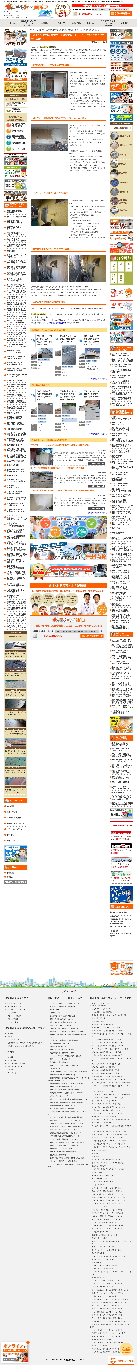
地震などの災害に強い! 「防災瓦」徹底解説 (121, 582)
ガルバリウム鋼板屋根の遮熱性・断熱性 (121, 376)
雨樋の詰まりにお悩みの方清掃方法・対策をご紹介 (122, 766)
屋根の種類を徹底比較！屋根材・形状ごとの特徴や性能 (111, 1083)
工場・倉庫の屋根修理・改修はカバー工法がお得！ (122, 755)
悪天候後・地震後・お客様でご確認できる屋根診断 (109, 1015)
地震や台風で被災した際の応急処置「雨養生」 (16, 369)
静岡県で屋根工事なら (15, 823)
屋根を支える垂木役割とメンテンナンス (15, 561)
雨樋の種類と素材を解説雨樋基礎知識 (16, 608)
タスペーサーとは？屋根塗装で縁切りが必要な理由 (109, 1131)
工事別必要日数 (118, 533)
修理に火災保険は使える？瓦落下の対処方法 (122, 560)
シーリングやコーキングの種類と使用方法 (16, 357)
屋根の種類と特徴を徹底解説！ (14, 211)
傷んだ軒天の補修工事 (99, 1238)
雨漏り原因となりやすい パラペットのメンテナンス (67, 1120)
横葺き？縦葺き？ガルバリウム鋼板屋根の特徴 (122, 393)
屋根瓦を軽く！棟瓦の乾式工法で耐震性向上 (120, 571)
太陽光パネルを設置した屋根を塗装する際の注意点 (67, 1158)
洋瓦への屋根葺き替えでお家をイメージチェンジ (16, 510)
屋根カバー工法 (125, 145)
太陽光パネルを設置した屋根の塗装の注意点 (121, 495)
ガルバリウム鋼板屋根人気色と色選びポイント (121, 382)
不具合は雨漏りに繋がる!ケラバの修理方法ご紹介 (16, 262)
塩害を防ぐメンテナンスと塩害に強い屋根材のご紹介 (110, 1299)
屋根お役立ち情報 (119, 544)
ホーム (12, 23)
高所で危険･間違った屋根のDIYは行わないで (107, 1219)
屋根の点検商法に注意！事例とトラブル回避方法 (121, 684)
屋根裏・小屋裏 (13, 413)
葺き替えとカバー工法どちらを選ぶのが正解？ (121, 451)
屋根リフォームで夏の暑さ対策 (60, 1059)
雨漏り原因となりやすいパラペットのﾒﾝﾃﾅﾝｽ (16, 297)
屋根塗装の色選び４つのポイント (119, 593)
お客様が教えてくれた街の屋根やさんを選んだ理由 (24, 1043)
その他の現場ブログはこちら (97, 513)
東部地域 (10, 873)
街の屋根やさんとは (14, 1003)
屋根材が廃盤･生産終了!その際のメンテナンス (16, 504)
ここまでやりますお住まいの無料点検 (108, 23)
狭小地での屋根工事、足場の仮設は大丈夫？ (107, 1043)
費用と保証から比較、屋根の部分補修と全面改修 (122, 440)
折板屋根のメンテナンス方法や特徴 (104, 1101)
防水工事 (123, 173)
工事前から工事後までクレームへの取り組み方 (121, 657)
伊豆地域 (10, 877)
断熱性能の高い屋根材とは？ (13, 597)
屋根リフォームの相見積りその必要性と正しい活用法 (122, 646)
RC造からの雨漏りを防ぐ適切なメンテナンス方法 (17, 573)
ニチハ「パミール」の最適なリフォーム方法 (107, 1031)
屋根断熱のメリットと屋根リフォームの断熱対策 (16, 603)
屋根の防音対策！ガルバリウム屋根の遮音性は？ (122, 404)
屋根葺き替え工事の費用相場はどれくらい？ (121, 434)
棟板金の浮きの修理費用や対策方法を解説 (16, 245)
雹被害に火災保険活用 (99, 1346)
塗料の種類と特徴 (120, 825)
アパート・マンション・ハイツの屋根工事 (64, 1065)
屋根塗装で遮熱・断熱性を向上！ (103, 1181)
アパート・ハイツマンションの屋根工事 (120, 788)
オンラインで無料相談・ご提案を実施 (62, 1006)
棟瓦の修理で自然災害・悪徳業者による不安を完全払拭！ (111, 1147)
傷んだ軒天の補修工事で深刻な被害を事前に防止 (16, 274)
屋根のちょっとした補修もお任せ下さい (63, 1022)
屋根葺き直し (124, 183)
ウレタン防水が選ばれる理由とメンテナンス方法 (16, 286)
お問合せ (10, 835)
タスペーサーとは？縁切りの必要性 (14, 280)
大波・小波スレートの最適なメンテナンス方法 (16, 345)
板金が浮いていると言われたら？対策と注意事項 (122, 690)
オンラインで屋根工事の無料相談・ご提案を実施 (121, 640)
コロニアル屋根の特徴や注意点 (119, 479)
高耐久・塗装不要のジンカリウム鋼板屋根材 (16, 549)
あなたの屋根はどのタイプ (101, 1009)
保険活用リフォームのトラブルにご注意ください (122, 706)
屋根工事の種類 (121, 128)
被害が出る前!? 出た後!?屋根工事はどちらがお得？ (122, 668)
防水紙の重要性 (13, 465)
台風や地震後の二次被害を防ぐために (121, 566)
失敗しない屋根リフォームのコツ (120, 423)
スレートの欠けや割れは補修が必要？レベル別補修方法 (111, 1094)
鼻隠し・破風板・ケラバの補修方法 (16, 256)
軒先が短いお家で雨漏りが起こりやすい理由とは (16, 450)
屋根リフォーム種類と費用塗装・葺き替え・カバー (122, 462)
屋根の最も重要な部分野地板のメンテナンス (15, 470)
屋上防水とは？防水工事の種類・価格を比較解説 (16, 309)
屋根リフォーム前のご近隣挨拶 (60, 1025)
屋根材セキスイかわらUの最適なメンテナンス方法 (122, 512)
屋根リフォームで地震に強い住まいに (62, 1049)
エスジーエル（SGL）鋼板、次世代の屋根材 (107, 1283)
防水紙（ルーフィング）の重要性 (103, 1259)
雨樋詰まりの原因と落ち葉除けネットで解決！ (122, 772)
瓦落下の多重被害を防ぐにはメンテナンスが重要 (121, 555)
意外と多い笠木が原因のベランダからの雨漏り (16, 268)
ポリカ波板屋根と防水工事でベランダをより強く (122, 760)
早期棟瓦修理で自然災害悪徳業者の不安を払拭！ (16, 339)
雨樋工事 (123, 164)
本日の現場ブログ (13, 1040)
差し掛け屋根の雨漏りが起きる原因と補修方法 (16, 407)
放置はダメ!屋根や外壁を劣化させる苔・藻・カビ (16, 498)
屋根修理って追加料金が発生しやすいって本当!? (121, 695)
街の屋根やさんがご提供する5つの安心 (28, 23)
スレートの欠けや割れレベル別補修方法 (120, 473)
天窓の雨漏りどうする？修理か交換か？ (16, 591)
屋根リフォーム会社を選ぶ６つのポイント (122, 539)
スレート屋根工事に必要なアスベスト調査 (106, 1203)
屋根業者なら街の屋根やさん (17, 1063)
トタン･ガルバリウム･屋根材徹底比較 (15, 524)
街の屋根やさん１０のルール (17, 1009)
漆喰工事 (123, 155)
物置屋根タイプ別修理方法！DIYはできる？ (120, 744)
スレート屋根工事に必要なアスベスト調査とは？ (16, 614)
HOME (32, 30)
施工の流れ (76, 23)
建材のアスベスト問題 (15, 461)
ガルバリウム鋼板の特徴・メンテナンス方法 (107, 1210)
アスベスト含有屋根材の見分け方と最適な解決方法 (109, 1200)
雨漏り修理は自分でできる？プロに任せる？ (16, 234)
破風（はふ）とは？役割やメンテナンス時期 (16, 626)
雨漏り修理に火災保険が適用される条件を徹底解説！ (110, 1352)
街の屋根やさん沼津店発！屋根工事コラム (21, 1046)
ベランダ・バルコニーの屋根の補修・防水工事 (65, 1056)
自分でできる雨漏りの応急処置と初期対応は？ (121, 610)
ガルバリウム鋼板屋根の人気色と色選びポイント (108, 1073)
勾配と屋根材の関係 (14, 429)
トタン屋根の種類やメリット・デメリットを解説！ (109, 1098)
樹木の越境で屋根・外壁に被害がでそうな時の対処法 (122, 701)
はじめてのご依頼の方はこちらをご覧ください (65, 1003)
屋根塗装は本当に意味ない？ (14, 228)
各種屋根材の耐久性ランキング (102, 1269)
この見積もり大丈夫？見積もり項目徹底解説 (120, 662)
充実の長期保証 (12, 1019)
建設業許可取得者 (14, 818)
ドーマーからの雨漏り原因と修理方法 (15, 585)
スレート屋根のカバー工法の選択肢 (122, 468)
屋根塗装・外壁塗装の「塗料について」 (105, 1018)
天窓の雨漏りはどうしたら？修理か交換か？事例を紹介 (111, 1119)
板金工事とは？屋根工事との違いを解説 (16, 240)
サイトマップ (12, 841)
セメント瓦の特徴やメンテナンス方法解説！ (16, 321)
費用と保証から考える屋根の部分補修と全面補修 (66, 1102)
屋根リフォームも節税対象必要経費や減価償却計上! (122, 804)
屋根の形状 (11, 391)
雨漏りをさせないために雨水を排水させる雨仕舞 (16, 434)
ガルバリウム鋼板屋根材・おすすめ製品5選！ (107, 1052)
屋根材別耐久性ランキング (14, 486)
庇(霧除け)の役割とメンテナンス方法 (14, 351)
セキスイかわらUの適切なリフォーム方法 (106, 1028)
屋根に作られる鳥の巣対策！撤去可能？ (121, 777)
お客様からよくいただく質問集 (102, 1024)
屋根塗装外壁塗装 (123, 201)
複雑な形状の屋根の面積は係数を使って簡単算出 (108, 1169)
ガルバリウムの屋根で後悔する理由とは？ (15, 531)
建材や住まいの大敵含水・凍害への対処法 (15, 424)
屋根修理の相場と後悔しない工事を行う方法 (120, 429)
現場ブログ (40, 30)
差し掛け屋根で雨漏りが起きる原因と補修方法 (108, 1318)
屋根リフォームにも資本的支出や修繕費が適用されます (68, 1099)
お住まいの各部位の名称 (16, 217)
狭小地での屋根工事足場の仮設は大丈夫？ (120, 523)
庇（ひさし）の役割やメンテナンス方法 (16, 579)
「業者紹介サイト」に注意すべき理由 (120, 712)
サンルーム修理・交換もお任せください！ (121, 749)
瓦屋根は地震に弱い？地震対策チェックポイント (122, 577)
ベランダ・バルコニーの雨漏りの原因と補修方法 (16, 315)
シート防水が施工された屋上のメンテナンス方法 (16, 291)
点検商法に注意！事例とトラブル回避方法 (64, 1028)
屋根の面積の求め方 (14, 380)
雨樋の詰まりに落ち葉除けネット (61, 1148)
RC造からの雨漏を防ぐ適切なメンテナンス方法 (108, 1216)
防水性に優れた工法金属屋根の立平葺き (14, 363)
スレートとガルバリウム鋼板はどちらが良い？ (121, 354)
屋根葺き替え (124, 136)
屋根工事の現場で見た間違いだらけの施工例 (120, 588)
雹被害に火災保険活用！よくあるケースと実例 (121, 621)
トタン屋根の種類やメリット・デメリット (120, 484)
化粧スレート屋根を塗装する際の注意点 (120, 501)
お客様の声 (60, 23)
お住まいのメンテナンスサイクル (103, 1247)
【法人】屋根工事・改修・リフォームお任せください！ (68, 1071)
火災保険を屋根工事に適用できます (62, 1053)
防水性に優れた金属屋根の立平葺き (104, 1287)
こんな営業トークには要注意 (120, 674)
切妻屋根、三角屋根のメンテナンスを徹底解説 (16, 401)
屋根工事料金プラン (56, 1013)
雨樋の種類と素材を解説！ (59, 1155)
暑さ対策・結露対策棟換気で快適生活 (105, 1175)
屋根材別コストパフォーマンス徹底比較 (16, 480)
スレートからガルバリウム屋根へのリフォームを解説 (122, 360)
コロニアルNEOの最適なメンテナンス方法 (121, 518)
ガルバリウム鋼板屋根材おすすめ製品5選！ (121, 387)
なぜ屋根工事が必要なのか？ (121, 418)
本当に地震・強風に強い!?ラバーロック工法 (107, 1312)
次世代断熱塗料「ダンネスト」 (118, 599)
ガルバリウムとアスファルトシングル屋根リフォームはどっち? (17, 517)
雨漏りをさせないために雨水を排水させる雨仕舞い (109, 1321)
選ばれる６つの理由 (14, 1006)
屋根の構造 (11, 251)
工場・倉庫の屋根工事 (120, 782)
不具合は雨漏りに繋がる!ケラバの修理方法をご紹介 (109, 1134)
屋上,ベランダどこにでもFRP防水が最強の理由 (16, 303)
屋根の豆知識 (12, 475)
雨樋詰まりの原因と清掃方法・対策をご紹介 (65, 1145)
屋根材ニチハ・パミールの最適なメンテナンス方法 (122, 507)
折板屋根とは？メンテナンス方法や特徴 (121, 490)
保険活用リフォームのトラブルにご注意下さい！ (108, 1293)
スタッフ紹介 (12, 812)
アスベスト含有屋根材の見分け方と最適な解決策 (16, 456)
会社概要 (124, 23)
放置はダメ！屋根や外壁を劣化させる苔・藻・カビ (109, 1302)
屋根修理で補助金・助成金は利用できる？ (120, 627)
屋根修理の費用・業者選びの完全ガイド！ (16, 222)
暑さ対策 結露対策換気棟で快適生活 (14, 418)
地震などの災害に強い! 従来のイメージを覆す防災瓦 (109, 1197)
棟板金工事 (123, 192)
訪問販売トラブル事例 (120, 678)
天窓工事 (123, 210)
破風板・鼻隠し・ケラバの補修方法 (104, 1116)
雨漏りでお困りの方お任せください (62, 1019)
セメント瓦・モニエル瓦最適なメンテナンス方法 (16, 327)
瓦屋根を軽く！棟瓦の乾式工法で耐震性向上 (107, 1191)
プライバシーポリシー (15, 829)
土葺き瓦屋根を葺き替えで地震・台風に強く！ (16, 333)
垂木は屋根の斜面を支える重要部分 (62, 1108)
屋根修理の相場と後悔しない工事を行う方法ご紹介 (67, 1083)
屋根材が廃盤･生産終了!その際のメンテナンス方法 (109, 1141)
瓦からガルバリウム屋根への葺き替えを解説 (121, 365)
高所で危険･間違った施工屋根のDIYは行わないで (17, 555)
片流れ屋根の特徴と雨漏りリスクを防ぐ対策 (16, 395)
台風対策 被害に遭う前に (58, 1046)
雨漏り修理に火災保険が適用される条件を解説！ (121, 616)
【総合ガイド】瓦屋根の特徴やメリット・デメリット (110, 1079)
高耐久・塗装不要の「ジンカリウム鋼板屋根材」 (108, 1213)
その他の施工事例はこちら (98, 379)
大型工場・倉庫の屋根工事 (59, 1062)
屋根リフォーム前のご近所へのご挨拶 (120, 651)
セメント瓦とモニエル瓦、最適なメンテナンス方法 (109, 1107)
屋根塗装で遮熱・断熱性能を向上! (121, 605)
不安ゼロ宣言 (11, 1013)
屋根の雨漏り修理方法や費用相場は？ (16, 567)
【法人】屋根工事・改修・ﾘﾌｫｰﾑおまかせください (122, 798)
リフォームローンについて (59, 1096)
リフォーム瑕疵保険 (14, 1016)
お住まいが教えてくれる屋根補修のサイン (121, 445)
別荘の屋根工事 (118, 792)
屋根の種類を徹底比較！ (117, 457)
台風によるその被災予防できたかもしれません (122, 549)
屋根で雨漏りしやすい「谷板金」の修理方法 (15, 440)
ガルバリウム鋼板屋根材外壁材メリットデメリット (122, 399)
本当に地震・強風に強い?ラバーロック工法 (17, 375)
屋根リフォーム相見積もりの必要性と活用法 (65, 1090)
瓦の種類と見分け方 (14, 445)
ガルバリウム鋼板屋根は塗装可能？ (121, 371)
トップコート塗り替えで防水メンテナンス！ (16, 620)
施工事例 (44, 23)
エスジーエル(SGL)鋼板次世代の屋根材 (16, 537)
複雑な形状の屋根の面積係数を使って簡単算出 (16, 385)
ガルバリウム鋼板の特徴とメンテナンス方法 (16, 543)
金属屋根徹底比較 (98, 1277)
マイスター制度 (12, 1022)
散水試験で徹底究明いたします (60, 1043)
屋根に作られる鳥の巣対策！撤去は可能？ (64, 1152)
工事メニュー (92, 23)
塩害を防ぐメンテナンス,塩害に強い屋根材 (16, 492)
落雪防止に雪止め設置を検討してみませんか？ (65, 1133)
